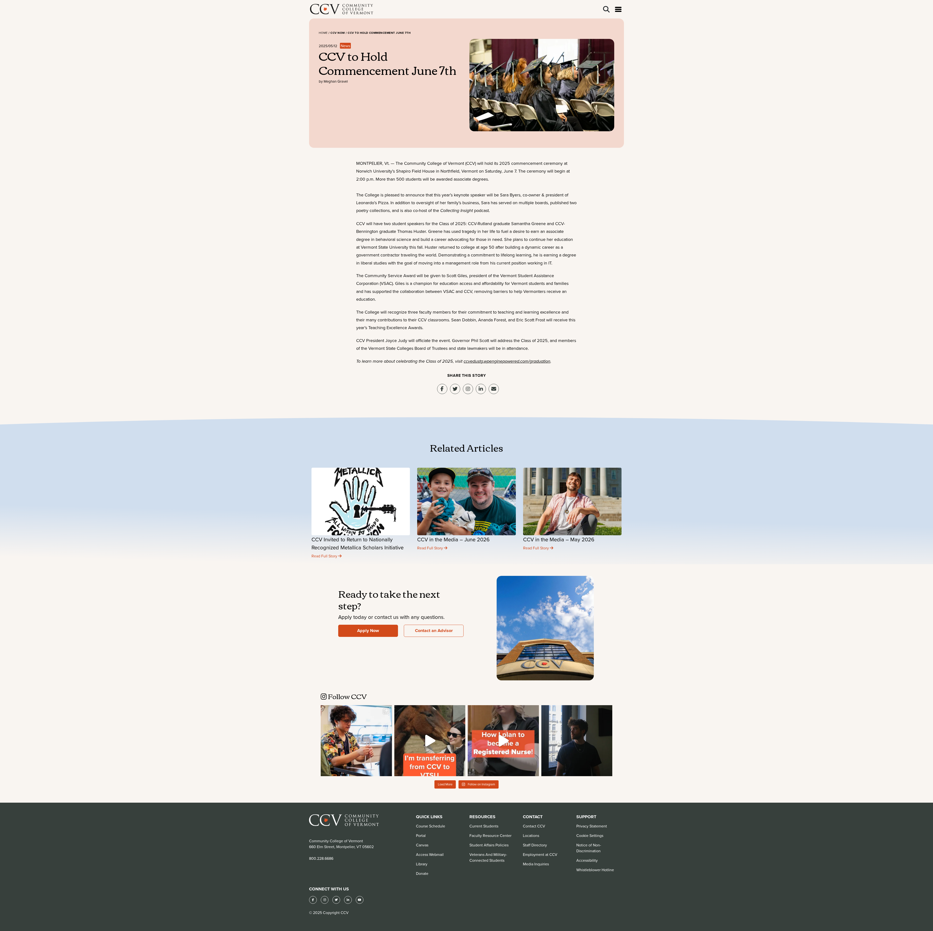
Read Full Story (324, 556)
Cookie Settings (589, 835)
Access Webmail (430, 854)
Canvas (422, 845)
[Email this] (494, 389)
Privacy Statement (591, 826)
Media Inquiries (536, 864)
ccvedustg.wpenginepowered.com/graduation (507, 361)
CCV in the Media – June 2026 (453, 539)
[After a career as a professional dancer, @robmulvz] (577, 740)
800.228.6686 (321, 858)
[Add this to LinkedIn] (481, 389)
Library (421, 864)
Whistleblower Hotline (595, 869)
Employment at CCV (540, 854)
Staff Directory (535, 845)
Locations (531, 835)
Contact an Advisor (434, 630)
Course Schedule (430, 826)
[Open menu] (618, 9)
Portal (421, 835)
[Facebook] (313, 900)
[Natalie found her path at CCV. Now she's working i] (503, 740)
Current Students (483, 826)
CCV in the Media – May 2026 (558, 539)
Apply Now (368, 630)
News (345, 45)
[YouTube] (359, 900)
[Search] (606, 9)
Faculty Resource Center (490, 835)
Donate (422, 873)
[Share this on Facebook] (442, 389)
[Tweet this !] (455, 389)
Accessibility (587, 860)
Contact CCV (534, 826)
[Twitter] (336, 900)
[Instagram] (468, 389)
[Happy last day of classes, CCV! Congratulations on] (356, 740)
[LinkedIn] (348, 900)
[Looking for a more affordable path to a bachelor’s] (430, 740)
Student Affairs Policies (489, 845)
